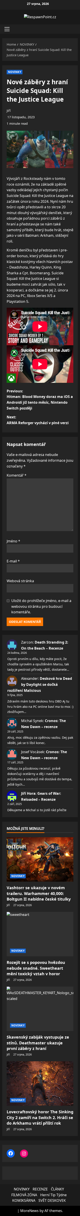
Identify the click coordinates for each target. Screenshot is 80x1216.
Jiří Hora (28, 793)
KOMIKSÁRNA (23, 1200)
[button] (7, 29)
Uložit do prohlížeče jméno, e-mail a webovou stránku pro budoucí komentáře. (41, 606)
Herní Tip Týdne (53, 1194)
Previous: (40, 400)
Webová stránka (20, 580)
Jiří (9, 110)
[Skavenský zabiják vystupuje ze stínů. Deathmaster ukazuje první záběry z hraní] (40, 1009)
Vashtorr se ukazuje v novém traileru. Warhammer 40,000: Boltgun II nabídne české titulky (39, 893)
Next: (38, 420)
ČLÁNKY (57, 1189)
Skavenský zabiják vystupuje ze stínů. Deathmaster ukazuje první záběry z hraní (38, 1042)
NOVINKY (14, 72)
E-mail (13, 561)
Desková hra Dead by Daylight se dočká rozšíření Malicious (39, 684)
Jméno (13, 541)
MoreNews (29, 1210)
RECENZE (40, 1189)
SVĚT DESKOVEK (52, 1200)
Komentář (16, 475)
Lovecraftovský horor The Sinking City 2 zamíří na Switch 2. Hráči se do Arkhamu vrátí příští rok (40, 1117)
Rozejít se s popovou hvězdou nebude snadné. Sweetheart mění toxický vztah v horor (36, 968)
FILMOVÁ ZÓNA (24, 1194)
